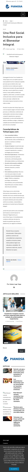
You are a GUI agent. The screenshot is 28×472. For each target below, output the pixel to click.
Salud (4, 29)
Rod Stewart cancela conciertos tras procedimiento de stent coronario (18, 397)
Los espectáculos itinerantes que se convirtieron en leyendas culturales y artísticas (18, 384)
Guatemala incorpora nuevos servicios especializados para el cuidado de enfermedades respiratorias (14, 316)
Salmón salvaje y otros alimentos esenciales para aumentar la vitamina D (19, 372)
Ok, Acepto (14, 469)
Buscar (5, 348)
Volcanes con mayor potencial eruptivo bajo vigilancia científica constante (18, 421)
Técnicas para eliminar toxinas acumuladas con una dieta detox (18, 409)
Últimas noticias (10, 69)
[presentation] (4, 309)
